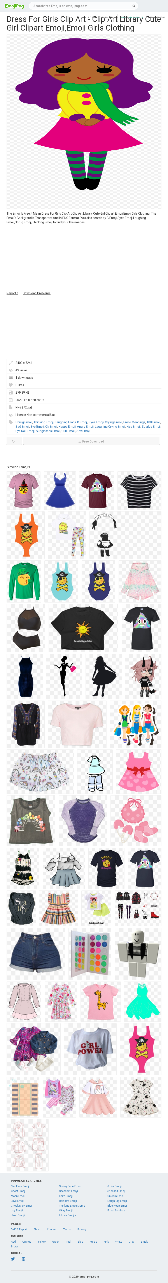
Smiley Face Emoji (70, 1186)
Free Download (93, 441)
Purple (93, 1241)
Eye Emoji (37, 426)
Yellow (42, 1241)
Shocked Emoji (116, 1191)
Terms (67, 1229)
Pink (106, 1241)
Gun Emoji (68, 431)
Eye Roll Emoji (25, 431)
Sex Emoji (83, 431)
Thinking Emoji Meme (72, 1205)
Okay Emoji (66, 1210)
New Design (156, 17)
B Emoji (82, 422)
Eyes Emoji (96, 422)
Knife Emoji (66, 1196)
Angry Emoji (85, 426)
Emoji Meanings (134, 422)
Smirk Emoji (114, 1186)
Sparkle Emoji (151, 426)
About (36, 1229)
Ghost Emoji (18, 1191)
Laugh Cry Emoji (117, 1200)
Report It (12, 293)
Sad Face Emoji (20, 1186)
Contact (52, 1229)
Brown (15, 1246)
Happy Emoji (67, 426)
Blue (80, 1241)
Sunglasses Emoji (48, 431)
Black (144, 1241)
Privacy (81, 1229)
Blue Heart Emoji (117, 1205)
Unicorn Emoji (115, 1196)
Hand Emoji (18, 1215)
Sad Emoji (22, 426)
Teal (68, 1241)
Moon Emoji (18, 1196)
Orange (26, 1241)
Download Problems (37, 293)
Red (13, 1241)
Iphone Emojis (67, 1215)
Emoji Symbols (116, 1210)
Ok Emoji (51, 426)
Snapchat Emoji (68, 1191)
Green (56, 1241)
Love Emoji (17, 1200)
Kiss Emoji (133, 426)
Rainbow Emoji (68, 1200)
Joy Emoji (17, 1210)
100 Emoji (153, 422)
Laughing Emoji (65, 422)
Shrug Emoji (24, 422)
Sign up (107, 17)
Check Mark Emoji (22, 1205)
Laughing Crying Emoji (110, 426)
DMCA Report (19, 1229)
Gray (131, 1241)
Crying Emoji (113, 422)
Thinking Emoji (43, 422)
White (118, 1241)
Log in (92, 17)
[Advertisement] (84, 257)
